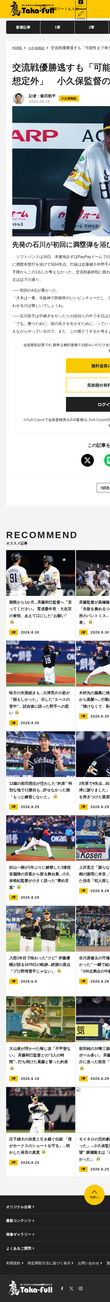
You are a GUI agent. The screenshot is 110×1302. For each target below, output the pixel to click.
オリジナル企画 (18, 1207)
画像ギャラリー (18, 1234)
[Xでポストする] (87, 460)
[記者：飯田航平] (18, 98)
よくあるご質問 (18, 1248)
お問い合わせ (88, 1263)
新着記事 (23, 27)
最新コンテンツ (18, 1221)
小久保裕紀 (36, 48)
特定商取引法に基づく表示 (49, 1263)
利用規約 (13, 1263)
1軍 (57, 27)
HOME (17, 48)
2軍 (91, 27)
